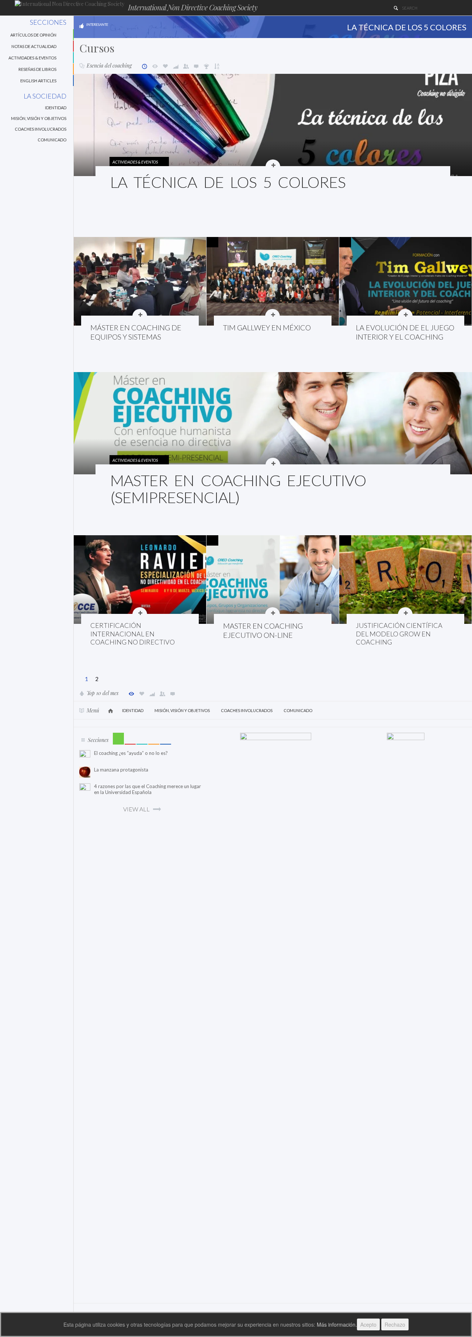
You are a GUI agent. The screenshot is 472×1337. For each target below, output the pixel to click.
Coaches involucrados (40, 129)
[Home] (69, 3)
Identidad (55, 107)
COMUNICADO (52, 139)
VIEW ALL (136, 808)
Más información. (337, 1324)
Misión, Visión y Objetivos (38, 118)
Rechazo (395, 1324)
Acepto (368, 1324)
